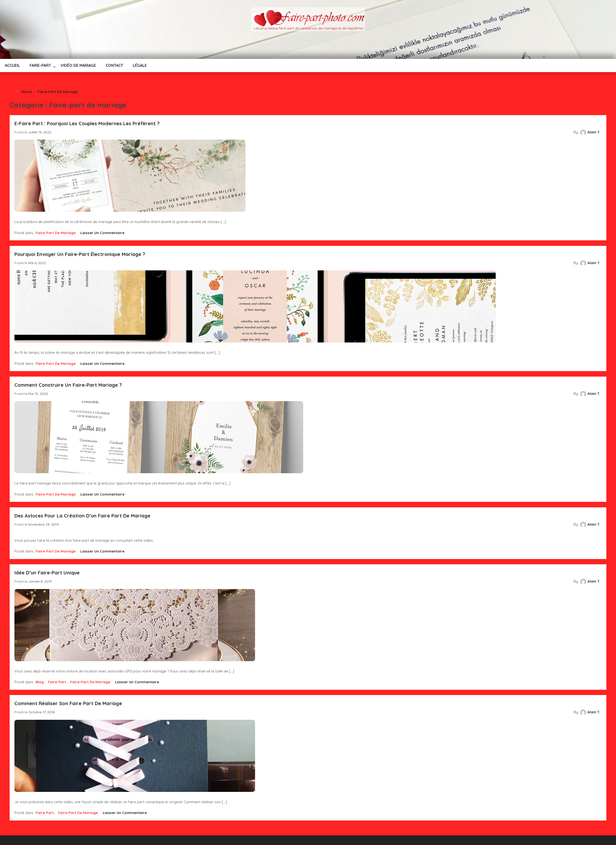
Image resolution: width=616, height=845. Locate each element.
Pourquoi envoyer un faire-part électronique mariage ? (79, 254)
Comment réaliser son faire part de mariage (68, 703)
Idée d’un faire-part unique (47, 573)
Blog (40, 682)
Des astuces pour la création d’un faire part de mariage (82, 516)
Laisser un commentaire (102, 232)
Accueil (12, 65)
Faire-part (40, 65)
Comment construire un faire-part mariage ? (68, 385)
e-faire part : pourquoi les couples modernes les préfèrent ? (87, 123)
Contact (114, 65)
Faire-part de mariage (58, 91)
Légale (140, 65)
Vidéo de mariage (78, 65)
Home (26, 91)
